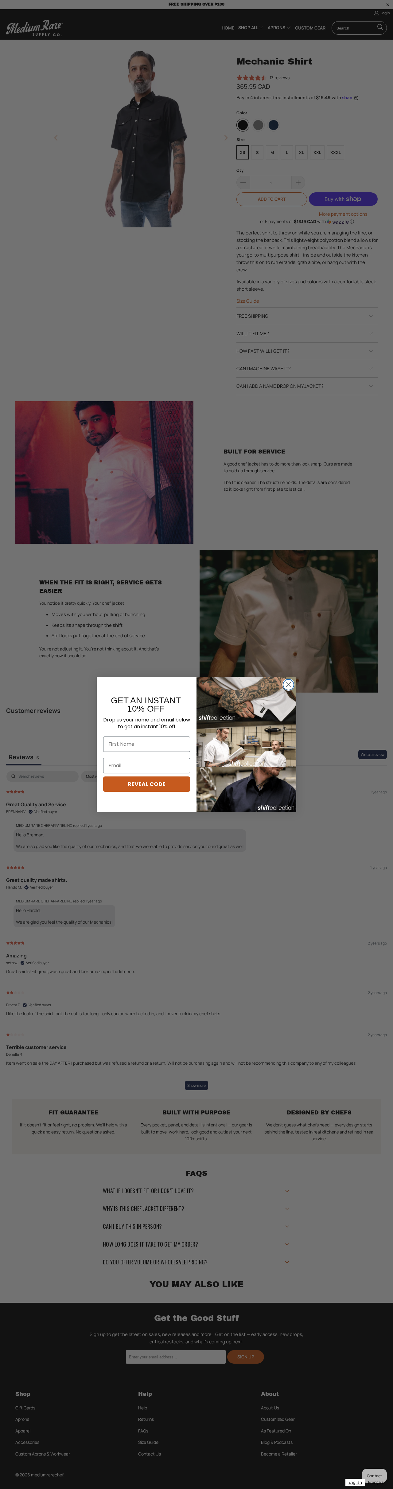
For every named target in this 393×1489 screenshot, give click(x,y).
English (355, 1482)
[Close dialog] (288, 684)
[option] (376, 1482)
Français (376, 1482)
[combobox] (355, 1482)
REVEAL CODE (146, 784)
